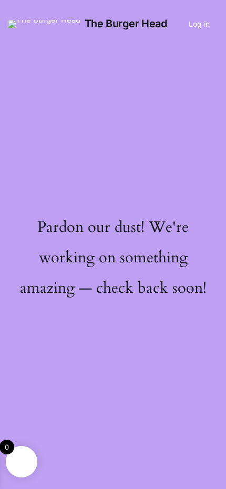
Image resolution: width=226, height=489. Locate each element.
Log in (199, 23)
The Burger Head (126, 23)
